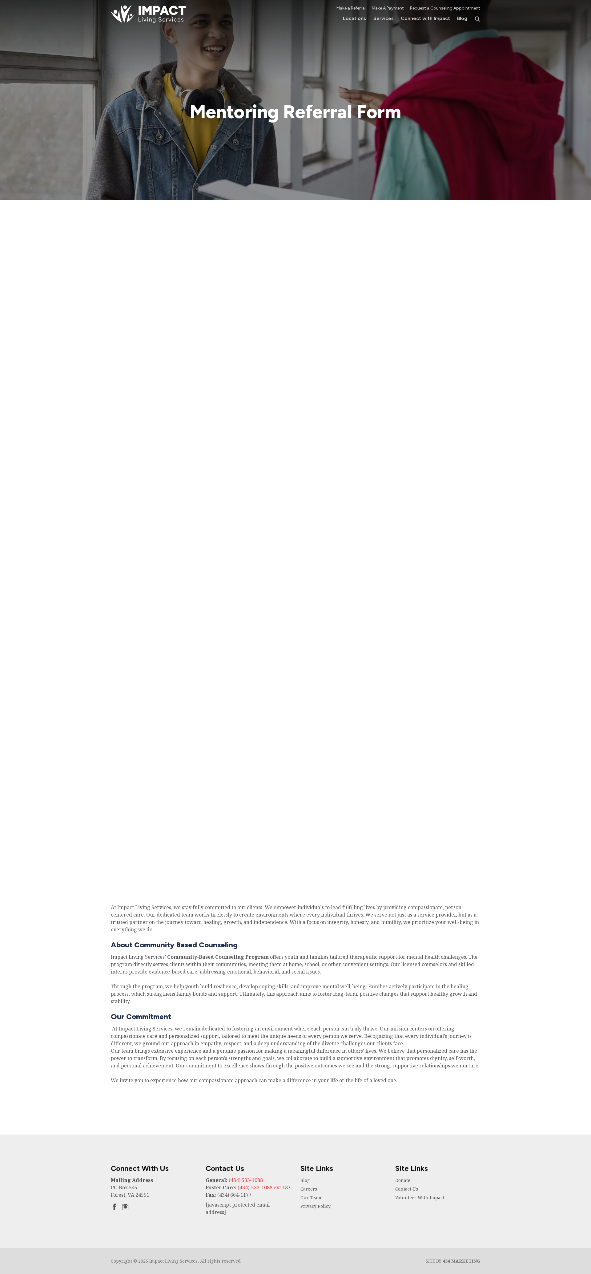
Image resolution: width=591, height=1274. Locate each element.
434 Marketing (461, 1261)
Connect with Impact (425, 18)
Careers (308, 1189)
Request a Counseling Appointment (445, 8)
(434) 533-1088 (246, 1180)
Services (383, 18)
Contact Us (406, 1189)
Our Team (310, 1197)
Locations (354, 18)
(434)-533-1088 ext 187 (264, 1187)
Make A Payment (388, 8)
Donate (402, 1180)
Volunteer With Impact (419, 1197)
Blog (462, 18)
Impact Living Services (148, 14)
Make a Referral (351, 8)
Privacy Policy (315, 1206)
